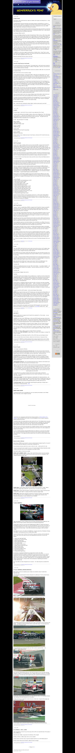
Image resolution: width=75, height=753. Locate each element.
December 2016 (56, 131)
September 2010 (56, 225)
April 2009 (55, 248)
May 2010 (55, 230)
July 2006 (55, 288)
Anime (54, 75)
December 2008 (56, 252)
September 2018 (56, 105)
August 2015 (55, 149)
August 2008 (55, 257)
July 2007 (55, 275)
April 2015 (55, 154)
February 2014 (55, 170)
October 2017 (55, 117)
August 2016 (55, 136)
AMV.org (54, 328)
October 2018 (55, 104)
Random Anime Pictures (57, 87)
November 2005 (56, 299)
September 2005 (56, 302)
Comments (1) (26, 58)
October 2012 (55, 192)
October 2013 (55, 176)
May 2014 (55, 166)
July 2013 (55, 180)
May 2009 (55, 246)
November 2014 (56, 158)
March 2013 (55, 185)
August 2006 (55, 287)
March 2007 (55, 280)
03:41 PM (22, 385)
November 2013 (56, 174)
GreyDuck (55, 314)
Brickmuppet (55, 312)
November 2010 (56, 222)
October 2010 (55, 223)
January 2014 (55, 172)
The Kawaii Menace (56, 317)
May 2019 (55, 98)
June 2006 (55, 290)
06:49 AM (22, 497)
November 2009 (56, 238)
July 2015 (55, 150)
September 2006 (56, 286)
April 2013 (55, 184)
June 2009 (55, 245)
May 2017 (55, 124)
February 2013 (55, 187)
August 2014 (55, 162)
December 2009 (56, 237)
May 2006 (55, 291)
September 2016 (56, 135)
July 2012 (55, 196)
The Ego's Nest (55, 325)
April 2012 (55, 200)
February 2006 (55, 295)
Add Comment (30, 58)
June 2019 (55, 97)
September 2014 (56, 161)
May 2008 (55, 261)
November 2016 (56, 132)
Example (54, 79)
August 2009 (55, 242)
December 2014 (56, 157)
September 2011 (56, 208)
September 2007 (56, 272)
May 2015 (55, 153)
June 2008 (55, 260)
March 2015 (55, 155)
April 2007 (55, 279)
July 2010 (55, 227)
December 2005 (56, 298)
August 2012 (55, 195)
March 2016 (55, 143)
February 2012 (55, 203)
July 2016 (55, 138)
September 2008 (56, 256)
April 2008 (55, 263)
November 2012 (56, 191)
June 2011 (55, 212)
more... (19, 136)
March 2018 (55, 113)
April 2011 (55, 215)
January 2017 (55, 130)
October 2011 (55, 207)
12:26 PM (22, 564)
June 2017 (55, 123)
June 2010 (55, 229)
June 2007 (55, 276)
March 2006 (55, 294)
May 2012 (55, 199)
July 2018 (55, 108)
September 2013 (56, 177)
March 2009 (55, 249)
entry (54, 26)
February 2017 (55, 128)
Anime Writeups (56, 76)
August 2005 (55, 303)
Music (54, 84)
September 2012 (56, 193)
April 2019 (55, 100)
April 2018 (55, 112)
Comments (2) (26, 564)
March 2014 (55, 169)
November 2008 (56, 253)
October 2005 (55, 301)
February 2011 (55, 218)
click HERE (37, 306)
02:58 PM (22, 742)
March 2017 (55, 127)
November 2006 (56, 283)
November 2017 (56, 116)
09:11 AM (22, 58)
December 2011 (56, 204)
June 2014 (55, 165)
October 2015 (55, 146)
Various (54, 89)
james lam (55, 45)
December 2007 (56, 268)
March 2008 (55, 264)
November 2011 (56, 206)
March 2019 (55, 101)
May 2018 (55, 111)
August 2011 (55, 210)
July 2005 (55, 305)
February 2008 (55, 265)
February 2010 (55, 234)
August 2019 (55, 96)
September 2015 (56, 147)
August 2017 (55, 120)
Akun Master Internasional (55, 56)
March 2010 (55, 233)
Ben (54, 62)
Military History (55, 83)
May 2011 (55, 214)
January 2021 (55, 94)
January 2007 (55, 282)
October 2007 (55, 271)
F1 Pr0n (54, 80)
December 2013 (56, 173)
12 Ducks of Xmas (56, 73)
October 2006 (55, 284)
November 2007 (56, 269)
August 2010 (55, 226)
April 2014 (55, 168)
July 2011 (54, 211)
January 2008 (55, 267)
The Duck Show (56, 330)
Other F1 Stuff (55, 86)
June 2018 (55, 109)
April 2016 (55, 142)
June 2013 (55, 181)
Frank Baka (55, 40)
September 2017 (56, 119)
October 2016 (55, 134)
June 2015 (55, 151)
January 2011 (55, 219)
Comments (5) (26, 385)
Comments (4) (26, 497)
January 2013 (55, 188)
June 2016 (55, 139)
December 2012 (56, 189)
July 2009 (55, 244)
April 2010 (55, 231)
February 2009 (55, 250)
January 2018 (55, 115)
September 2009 (56, 241)
